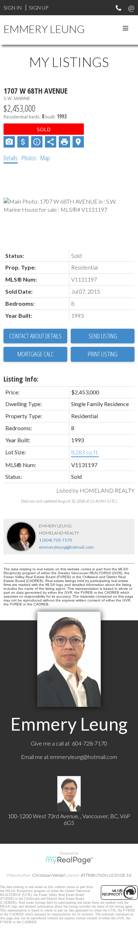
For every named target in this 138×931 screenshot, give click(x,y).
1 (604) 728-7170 (55, 540)
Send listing (102, 336)
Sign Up (38, 8)
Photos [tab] (29, 158)
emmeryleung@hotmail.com (66, 547)
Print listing (102, 354)
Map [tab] (45, 158)
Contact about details (35, 336)
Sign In (13, 8)
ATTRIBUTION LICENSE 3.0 (106, 875)
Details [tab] (11, 158)
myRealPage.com (69, 860)
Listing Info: (21, 379)
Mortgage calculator (35, 354)
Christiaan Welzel (48, 875)
